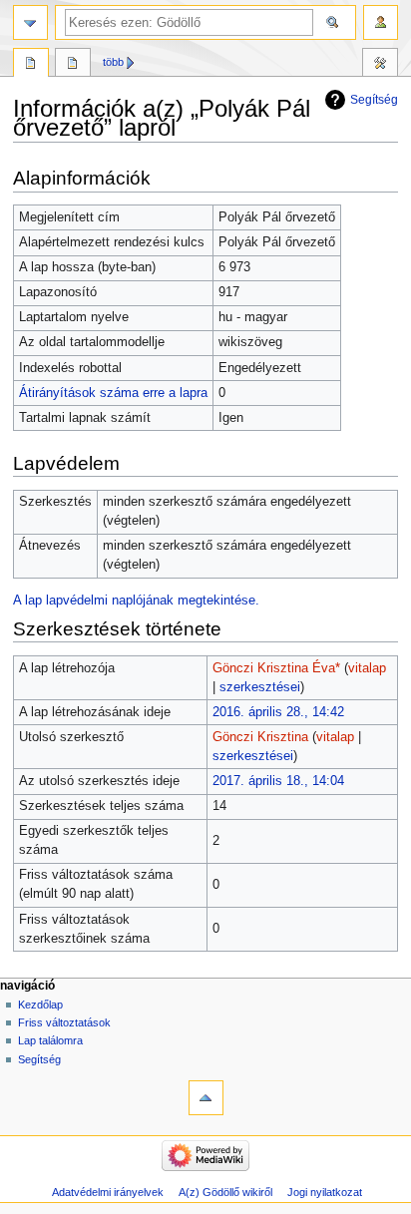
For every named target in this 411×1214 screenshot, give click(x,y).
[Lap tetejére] (206, 1097)
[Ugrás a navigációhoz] (30, 22)
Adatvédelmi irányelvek (108, 1192)
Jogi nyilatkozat (324, 1192)
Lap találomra (50, 1040)
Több (113, 62)
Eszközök (380, 65)
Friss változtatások (64, 1022)
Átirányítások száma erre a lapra (113, 393)
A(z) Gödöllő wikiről (225, 1192)
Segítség (374, 100)
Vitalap (73, 65)
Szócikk (31, 65)
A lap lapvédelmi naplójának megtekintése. (136, 600)
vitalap (367, 668)
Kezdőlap (40, 1005)
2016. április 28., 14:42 (278, 712)
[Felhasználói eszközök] (380, 22)
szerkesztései (259, 687)
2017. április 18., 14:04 (278, 781)
